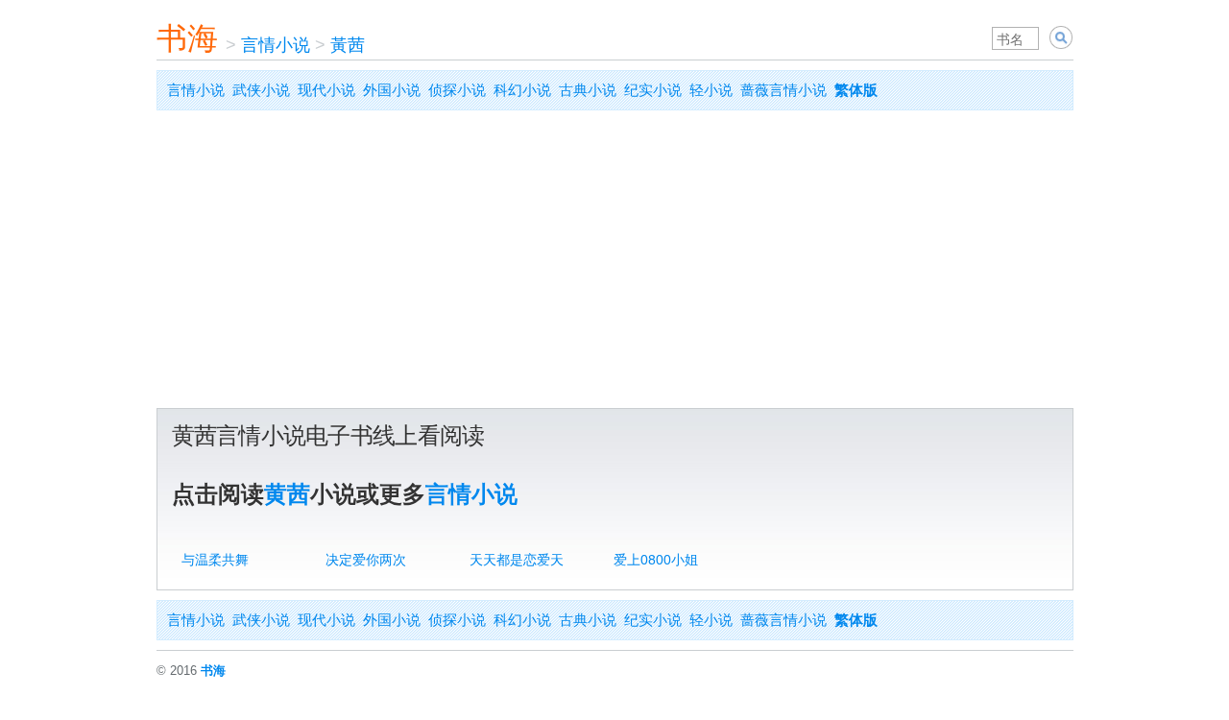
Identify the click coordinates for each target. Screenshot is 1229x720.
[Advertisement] (615, 264)
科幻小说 (522, 90)
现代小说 (326, 90)
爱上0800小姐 (656, 559)
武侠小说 (261, 90)
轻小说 (711, 90)
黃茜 (347, 45)
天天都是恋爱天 (517, 559)
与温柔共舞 (215, 559)
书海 (187, 38)
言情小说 (275, 45)
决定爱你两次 (365, 559)
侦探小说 (457, 90)
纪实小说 (653, 90)
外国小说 (392, 90)
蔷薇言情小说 (783, 90)
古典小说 (587, 90)
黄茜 (287, 494)
